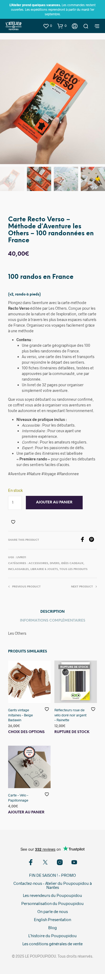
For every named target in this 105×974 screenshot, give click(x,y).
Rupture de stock (71, 732)
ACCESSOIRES (38, 563)
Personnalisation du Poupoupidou (52, 903)
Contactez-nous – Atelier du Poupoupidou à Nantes (52, 885)
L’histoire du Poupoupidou (52, 935)
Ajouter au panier (26, 812)
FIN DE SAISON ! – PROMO (52, 875)
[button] (47, 25)
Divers (55, 563)
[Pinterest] (93, 540)
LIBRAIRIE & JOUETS (44, 569)
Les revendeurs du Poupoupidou (52, 895)
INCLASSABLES (18, 569)
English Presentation (52, 919)
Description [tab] (52, 612)
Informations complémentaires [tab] (52, 620)
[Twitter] (45, 862)
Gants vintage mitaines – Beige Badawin (20, 715)
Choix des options (26, 732)
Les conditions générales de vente (52, 943)
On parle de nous (52, 911)
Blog (52, 927)
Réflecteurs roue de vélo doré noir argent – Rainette (70, 715)
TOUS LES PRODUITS (74, 569)
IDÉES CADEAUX (72, 563)
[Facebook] (84, 540)
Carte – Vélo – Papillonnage (18, 797)
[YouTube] (74, 862)
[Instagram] (60, 862)
